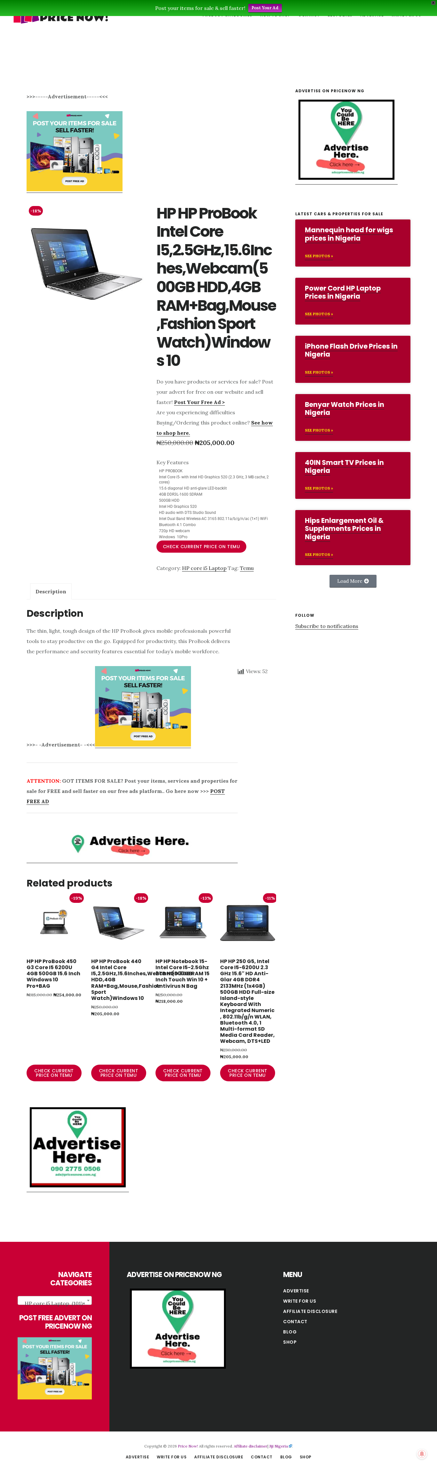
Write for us (299, 1301)
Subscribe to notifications (326, 626)
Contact (295, 1321)
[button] (353, 581)
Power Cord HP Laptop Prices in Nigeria (343, 292)
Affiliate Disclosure (310, 1311)
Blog (290, 1332)
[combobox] (55, 1300)
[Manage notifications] (422, 1454)
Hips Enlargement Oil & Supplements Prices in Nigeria (344, 528)
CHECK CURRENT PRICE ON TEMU (201, 546)
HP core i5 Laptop (204, 568)
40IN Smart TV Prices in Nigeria (344, 466)
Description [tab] (51, 591)
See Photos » (319, 255)
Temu (247, 568)
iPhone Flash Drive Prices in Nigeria (351, 350)
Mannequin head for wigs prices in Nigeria (349, 234)
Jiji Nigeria (278, 1446)
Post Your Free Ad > (199, 402)
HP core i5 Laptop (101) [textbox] (55, 1303)
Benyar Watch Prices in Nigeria (344, 408)
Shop (290, 1342)
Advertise (296, 1291)
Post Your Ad (265, 8)
